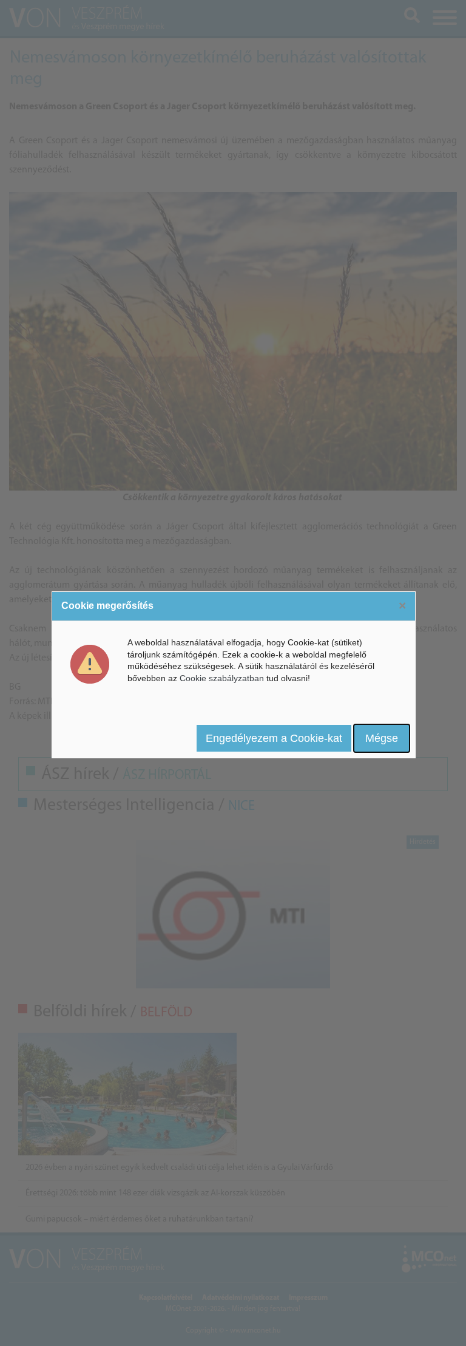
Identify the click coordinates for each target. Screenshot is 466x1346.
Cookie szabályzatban (222, 678)
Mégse (381, 738)
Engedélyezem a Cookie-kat (274, 738)
